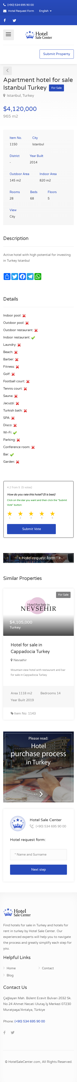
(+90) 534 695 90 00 (20, 5)
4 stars (42, 514)
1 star (10, 514)
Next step (38, 869)
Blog (10, 975)
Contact (48, 968)
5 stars (53, 514)
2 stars (21, 514)
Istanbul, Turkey (20, 95)
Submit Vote (31, 529)
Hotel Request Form (21, 11)
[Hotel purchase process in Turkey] (38, 558)
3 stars (31, 514)
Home (11, 968)
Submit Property (56, 54)
